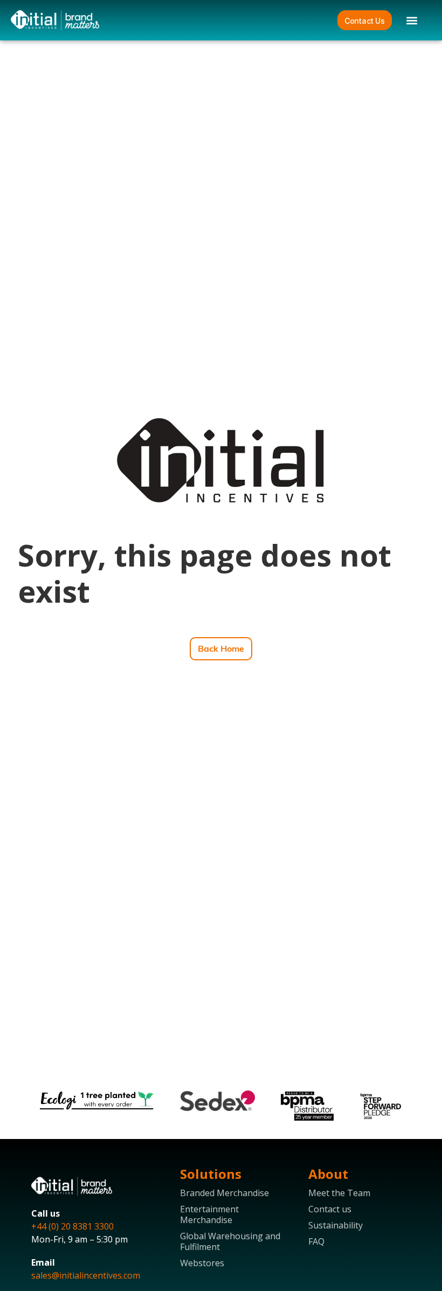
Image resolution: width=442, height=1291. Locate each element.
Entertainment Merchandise (209, 1214)
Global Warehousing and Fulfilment (230, 1241)
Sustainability (335, 1225)
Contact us (329, 1209)
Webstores (202, 1263)
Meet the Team (339, 1193)
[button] (411, 20)
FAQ (316, 1241)
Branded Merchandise (224, 1193)
